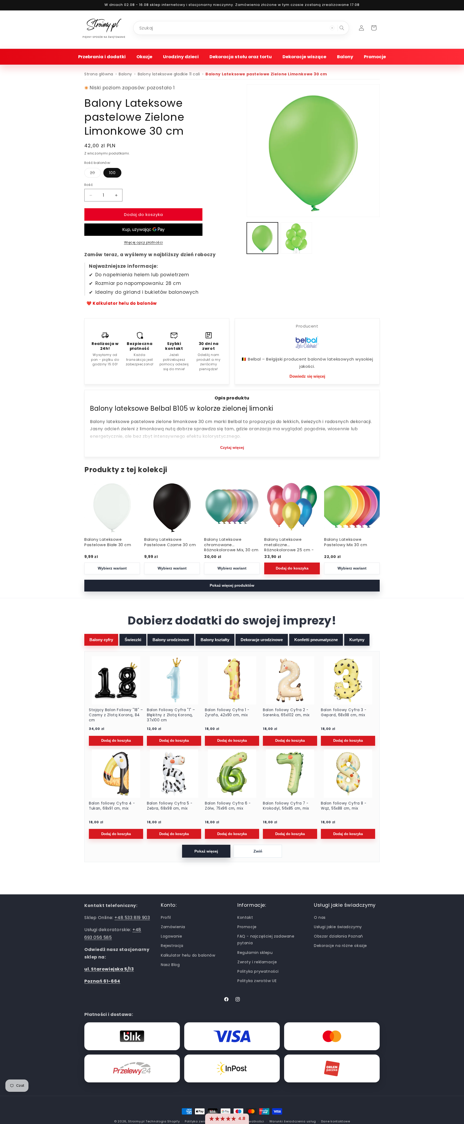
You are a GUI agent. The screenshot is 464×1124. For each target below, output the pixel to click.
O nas (320, 917)
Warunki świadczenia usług (292, 1121)
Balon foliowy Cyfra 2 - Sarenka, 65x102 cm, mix (286, 713)
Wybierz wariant (112, 568)
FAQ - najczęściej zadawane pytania (266, 940)
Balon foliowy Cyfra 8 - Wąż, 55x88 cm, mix (344, 806)
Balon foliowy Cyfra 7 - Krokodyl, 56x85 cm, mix (286, 806)
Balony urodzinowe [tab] (171, 639)
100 (112, 172)
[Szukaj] (341, 28)
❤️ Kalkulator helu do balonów (121, 303)
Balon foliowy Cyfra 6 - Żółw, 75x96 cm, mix (228, 806)
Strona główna (98, 74)
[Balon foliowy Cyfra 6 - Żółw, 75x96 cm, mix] (232, 774)
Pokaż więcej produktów (232, 585)
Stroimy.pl (136, 1121)
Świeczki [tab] (133, 639)
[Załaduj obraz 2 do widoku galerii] (296, 238)
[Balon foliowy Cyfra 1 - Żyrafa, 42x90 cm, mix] (232, 680)
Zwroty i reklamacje (257, 961)
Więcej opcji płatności (143, 242)
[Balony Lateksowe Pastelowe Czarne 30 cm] (172, 506)
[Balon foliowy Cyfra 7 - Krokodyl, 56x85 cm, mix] (290, 774)
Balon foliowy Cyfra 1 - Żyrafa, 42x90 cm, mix (227, 713)
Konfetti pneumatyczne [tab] (316, 639)
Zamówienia (173, 927)
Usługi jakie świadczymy (338, 927)
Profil (166, 917)
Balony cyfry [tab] (101, 639)
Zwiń (257, 851)
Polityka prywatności (258, 971)
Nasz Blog (170, 964)
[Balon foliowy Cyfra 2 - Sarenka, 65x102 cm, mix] (290, 680)
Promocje (247, 927)
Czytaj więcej (232, 447)
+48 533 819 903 (132, 917)
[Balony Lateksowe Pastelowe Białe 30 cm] (112, 506)
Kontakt (245, 917)
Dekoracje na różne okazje (340, 945)
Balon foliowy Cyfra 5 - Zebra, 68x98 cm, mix (170, 806)
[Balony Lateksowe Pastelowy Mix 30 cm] (352, 506)
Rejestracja (172, 945)
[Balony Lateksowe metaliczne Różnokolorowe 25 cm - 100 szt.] (292, 506)
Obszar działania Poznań (338, 936)
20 (95, 174)
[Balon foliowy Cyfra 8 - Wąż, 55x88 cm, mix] (348, 774)
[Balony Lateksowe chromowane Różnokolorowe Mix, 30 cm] (232, 506)
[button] (101, 57)
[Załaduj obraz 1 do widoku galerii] (262, 238)
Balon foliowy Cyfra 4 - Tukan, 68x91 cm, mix (112, 806)
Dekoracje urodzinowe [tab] (262, 639)
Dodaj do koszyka (292, 568)
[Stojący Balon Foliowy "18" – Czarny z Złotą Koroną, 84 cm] (116, 680)
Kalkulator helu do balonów (188, 955)
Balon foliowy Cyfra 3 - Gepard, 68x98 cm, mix (344, 713)
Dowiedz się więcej (307, 376)
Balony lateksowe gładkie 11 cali (169, 74)
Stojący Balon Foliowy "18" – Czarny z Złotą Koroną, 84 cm (116, 715)
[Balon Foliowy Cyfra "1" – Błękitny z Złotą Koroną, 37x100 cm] (174, 680)
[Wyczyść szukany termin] (332, 28)
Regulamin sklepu (255, 952)
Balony (125, 74)
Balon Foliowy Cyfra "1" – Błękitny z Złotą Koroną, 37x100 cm (171, 715)
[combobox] (241, 28)
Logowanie (171, 936)
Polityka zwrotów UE (257, 980)
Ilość (88, 184)
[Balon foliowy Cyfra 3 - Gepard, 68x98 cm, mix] (348, 680)
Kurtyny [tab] (356, 639)
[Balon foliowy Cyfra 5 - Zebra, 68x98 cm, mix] (174, 774)
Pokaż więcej (206, 851)
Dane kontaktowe (335, 1121)
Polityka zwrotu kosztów (204, 1121)
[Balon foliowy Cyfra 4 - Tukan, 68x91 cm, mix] (116, 774)
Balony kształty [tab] (215, 639)
